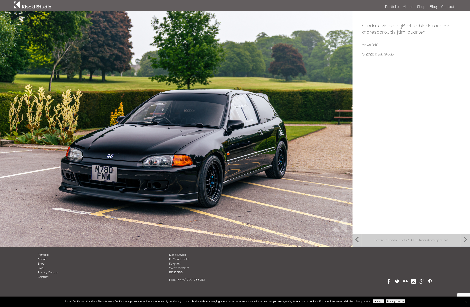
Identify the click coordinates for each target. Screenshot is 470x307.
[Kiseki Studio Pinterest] (430, 283)
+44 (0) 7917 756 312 (190, 280)
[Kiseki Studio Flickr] (405, 283)
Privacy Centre (48, 272)
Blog (433, 7)
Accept (378, 301)
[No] (465, 302)
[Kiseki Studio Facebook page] (388, 283)
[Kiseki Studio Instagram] (413, 283)
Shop (421, 7)
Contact (447, 7)
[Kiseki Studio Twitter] (397, 283)
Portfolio (392, 7)
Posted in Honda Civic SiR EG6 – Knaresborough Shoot (411, 240)
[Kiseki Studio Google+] (422, 283)
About (408, 7)
